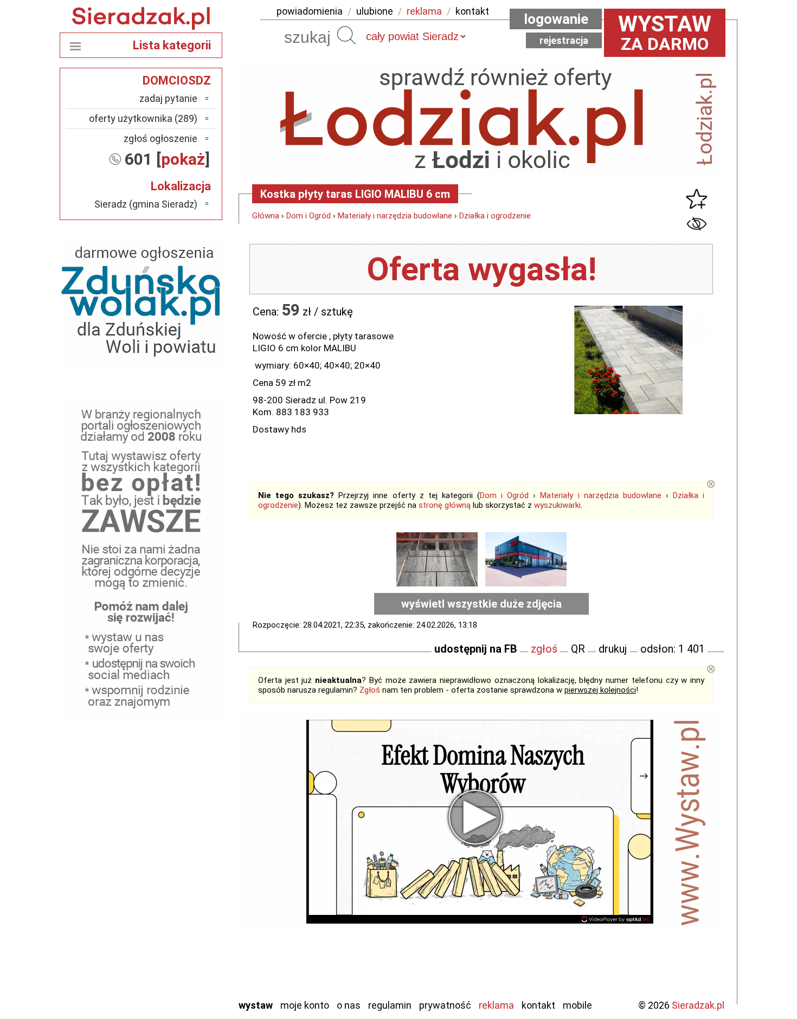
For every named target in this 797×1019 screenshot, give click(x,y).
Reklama (496, 1005)
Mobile (577, 1005)
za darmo (664, 32)
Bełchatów (176, 814)
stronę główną (445, 505)
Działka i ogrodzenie (495, 216)
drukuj (613, 648)
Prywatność (445, 1005)
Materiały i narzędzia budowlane (395, 216)
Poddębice (176, 916)
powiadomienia (310, 11)
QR (578, 648)
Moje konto (304, 1005)
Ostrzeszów (174, 872)
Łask (188, 828)
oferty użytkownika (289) (143, 118)
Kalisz (186, 858)
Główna (265, 216)
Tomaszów (176, 931)
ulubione (374, 11)
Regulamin (390, 1005)
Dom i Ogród (308, 216)
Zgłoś (369, 690)
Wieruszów (176, 975)
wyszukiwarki (557, 505)
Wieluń (184, 960)
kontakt (472, 11)
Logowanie (556, 19)
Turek (186, 945)
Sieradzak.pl (698, 1005)
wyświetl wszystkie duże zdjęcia (481, 603)
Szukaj (346, 35)
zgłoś (544, 648)
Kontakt (538, 1005)
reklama (424, 11)
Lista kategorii (172, 45)
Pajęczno (179, 902)
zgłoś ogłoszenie (160, 138)
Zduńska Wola (170, 989)
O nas (349, 1005)
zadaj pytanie (168, 98)
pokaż (183, 159)
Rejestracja (563, 40)
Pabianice (178, 887)
